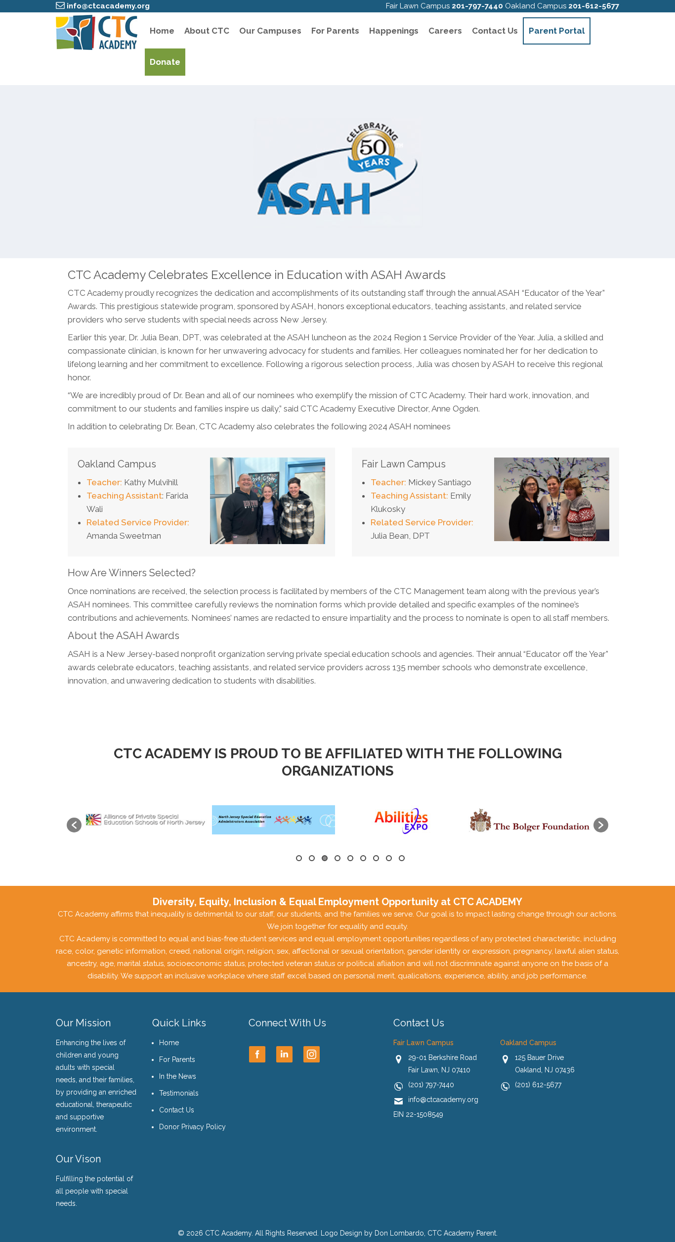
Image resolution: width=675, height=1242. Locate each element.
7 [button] (376, 858)
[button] (74, 825)
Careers (445, 31)
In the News (177, 1076)
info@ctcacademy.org (108, 5)
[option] (145, 819)
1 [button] (299, 858)
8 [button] (389, 858)
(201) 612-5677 (538, 1085)
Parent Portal (557, 31)
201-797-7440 (477, 5)
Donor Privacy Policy (192, 1127)
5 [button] (350, 858)
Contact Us (495, 31)
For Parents (335, 31)
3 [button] (325, 858)
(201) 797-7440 (431, 1085)
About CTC (206, 31)
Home (162, 31)
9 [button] (402, 858)
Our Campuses (270, 31)
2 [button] (312, 858)
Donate (165, 62)
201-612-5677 (593, 5)
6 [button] (363, 858)
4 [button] (337, 858)
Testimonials (179, 1093)
